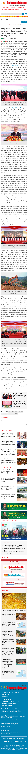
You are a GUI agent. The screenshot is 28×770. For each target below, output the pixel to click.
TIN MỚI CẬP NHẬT (6, 467)
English (17, 9)
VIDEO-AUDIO (6, 7)
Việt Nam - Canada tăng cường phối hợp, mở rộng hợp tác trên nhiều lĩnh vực (8, 435)
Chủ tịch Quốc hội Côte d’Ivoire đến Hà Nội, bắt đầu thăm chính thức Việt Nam (8, 443)
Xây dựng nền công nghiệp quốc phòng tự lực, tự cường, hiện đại (8, 488)
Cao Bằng (21, 411)
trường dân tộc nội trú (13, 413)
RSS (25, 741)
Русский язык (16, 10)
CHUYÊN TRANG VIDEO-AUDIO (9, 520)
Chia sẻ (24, 21)
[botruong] (14, 506)
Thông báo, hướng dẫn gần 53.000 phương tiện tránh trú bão (8, 479)
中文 (21, 9)
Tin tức (7, 19)
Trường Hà (4, 413)
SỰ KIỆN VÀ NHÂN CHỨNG (7, 9)
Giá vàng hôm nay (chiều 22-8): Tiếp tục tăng (14, 610)
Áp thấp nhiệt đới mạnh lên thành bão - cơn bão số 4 (8, 672)
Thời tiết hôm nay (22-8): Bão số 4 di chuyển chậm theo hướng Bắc (8, 624)
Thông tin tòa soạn (21, 738)
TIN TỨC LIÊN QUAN (6, 430)
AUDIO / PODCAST (7, 543)
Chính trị (2, 19)
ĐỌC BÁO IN (13, 7)
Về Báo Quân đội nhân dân (8, 738)
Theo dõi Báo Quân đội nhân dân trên (8, 24)
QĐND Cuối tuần (20, 7)
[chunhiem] (14, 515)
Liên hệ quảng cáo (18, 741)
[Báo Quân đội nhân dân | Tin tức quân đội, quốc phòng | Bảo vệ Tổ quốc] (14, 3)
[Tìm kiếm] (23, 14)
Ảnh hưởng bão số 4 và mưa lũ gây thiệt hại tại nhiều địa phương (8, 496)
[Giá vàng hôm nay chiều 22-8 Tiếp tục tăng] (14, 601)
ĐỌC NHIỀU (5, 590)
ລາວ (25, 9)
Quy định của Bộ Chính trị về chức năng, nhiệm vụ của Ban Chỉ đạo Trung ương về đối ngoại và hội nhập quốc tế (8, 453)
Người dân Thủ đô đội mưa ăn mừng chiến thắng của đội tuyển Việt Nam (8, 471)
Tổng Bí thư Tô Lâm (17, 108)
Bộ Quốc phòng (14, 65)
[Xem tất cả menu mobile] (26, 14)
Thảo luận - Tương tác (7, 741)
